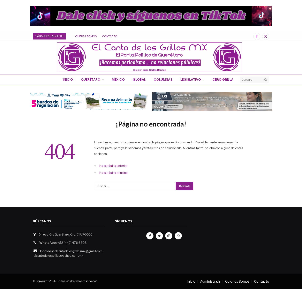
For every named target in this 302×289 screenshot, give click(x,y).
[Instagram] (168, 235)
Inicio (68, 79)
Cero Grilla (222, 79)
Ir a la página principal (113, 173)
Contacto (109, 36)
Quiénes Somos (86, 36)
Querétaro (90, 79)
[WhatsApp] (178, 235)
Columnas (163, 79)
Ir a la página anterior (113, 166)
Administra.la (210, 281)
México (118, 79)
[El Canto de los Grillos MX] (149, 57)
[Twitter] (159, 235)
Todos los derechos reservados (77, 281)
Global (139, 79)
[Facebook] (149, 235)
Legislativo (190, 79)
